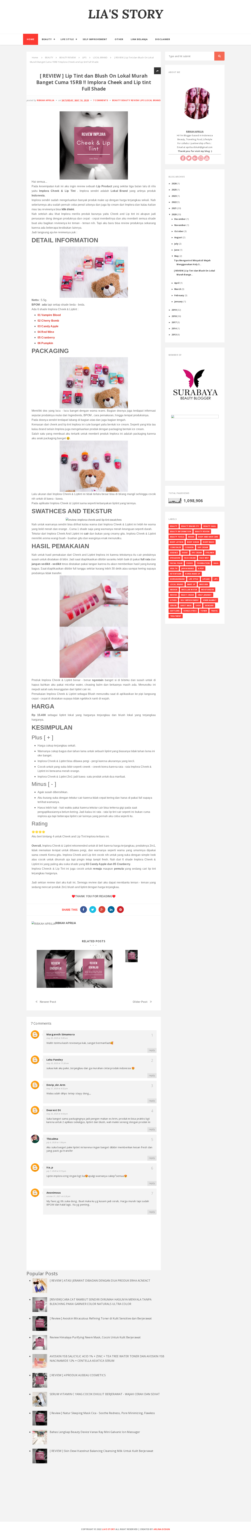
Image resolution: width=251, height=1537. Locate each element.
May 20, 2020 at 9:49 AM (57, 1038)
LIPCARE (206, 579)
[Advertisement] (125, 1496)
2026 (174, 183)
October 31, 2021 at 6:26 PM (58, 1196)
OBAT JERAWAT (205, 595)
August (178, 237)
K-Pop (201, 568)
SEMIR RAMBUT (210, 600)
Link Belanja (139, 39)
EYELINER (210, 552)
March (178, 289)
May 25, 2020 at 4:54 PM (57, 1113)
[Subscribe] (207, 157)
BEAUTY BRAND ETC (190, 526)
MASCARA (203, 584)
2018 (174, 316)
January (178, 301)
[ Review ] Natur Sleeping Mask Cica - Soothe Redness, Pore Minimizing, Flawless (102, 1413)
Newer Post (48, 1002)
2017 (174, 322)
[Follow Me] (189, 157)
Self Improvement (95, 39)
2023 (174, 196)
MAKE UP (191, 584)
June (177, 249)
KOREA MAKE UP (192, 574)
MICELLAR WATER (189, 589)
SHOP (198, 605)
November (180, 225)
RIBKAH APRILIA (65, 923)
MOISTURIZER (207, 589)
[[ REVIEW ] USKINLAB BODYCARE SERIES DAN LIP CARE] (94, 969)
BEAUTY (116, 100)
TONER (203, 611)
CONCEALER (175, 547)
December (180, 219)
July (176, 243)
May (176, 256)
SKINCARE (209, 605)
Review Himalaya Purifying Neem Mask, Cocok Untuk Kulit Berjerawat (95, 1337)
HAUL (216, 563)
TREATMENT (175, 616)
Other (119, 39)
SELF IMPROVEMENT (189, 600)
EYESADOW (175, 558)
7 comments (100, 100)
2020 (174, 214)
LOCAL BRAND (153, 100)
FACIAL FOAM (176, 563)
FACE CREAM (190, 558)
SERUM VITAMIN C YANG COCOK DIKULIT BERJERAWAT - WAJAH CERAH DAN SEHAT (105, 1394)
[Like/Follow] (183, 157)
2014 (174, 328)
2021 (174, 208)
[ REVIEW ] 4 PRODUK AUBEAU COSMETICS (78, 1375)
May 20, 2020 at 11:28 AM (57, 1063)
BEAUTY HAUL (209, 526)
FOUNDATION (203, 563)
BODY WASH (208, 542)
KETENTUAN (175, 574)
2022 (174, 202)
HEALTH (173, 568)
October (179, 231)
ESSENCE (174, 552)
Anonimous (53, 1192)
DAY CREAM (203, 547)
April (177, 283)
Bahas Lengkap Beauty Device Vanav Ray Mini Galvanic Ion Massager (95, 1432)
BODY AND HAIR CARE (208, 537)
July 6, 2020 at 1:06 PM (56, 1142)
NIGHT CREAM (187, 595)
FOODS (189, 563)
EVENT (185, 552)
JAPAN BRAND (187, 568)
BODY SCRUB (193, 542)
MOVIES (173, 595)
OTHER (173, 600)
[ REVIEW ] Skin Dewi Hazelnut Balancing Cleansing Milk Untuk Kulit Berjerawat (101, 1451)
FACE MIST (204, 558)
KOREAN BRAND (177, 579)
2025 (174, 189)
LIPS (142, 100)
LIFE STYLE (193, 579)
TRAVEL (214, 611)
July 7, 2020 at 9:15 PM (56, 1171)
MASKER (173, 589)
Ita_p (49, 1167)
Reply (152, 1050)
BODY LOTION (176, 542)
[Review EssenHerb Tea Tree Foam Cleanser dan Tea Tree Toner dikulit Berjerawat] (131, 956)
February (179, 295)
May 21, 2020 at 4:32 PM (57, 1088)
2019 (174, 309)
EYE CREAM (197, 552)
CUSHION (189, 547)
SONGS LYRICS (190, 611)
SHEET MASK (186, 605)
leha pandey (54, 1059)
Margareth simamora (60, 1034)
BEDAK (191, 537)
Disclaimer (162, 39)
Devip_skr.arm (55, 1085)
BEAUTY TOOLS (177, 537)
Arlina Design (162, 1529)
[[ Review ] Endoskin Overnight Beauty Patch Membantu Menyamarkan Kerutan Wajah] (56, 969)
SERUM (173, 605)
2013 (174, 334)
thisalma (52, 1138)
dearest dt (53, 1110)
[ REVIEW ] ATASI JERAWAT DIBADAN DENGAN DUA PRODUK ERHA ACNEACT (100, 1280)
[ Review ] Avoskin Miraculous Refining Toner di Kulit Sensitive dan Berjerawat (101, 1318)
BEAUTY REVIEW (130, 100)
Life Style (67, 39)
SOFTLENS (174, 611)
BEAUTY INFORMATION (180, 531)
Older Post (140, 1002)
